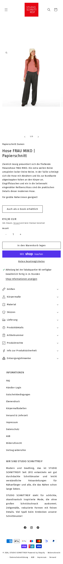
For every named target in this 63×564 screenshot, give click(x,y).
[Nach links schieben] (24, 136)
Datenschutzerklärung (19, 557)
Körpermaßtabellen (16, 408)
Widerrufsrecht (14, 443)
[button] (6, 9)
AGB (8, 436)
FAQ (8, 380)
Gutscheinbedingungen (18, 394)
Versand (16, 223)
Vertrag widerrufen (16, 450)
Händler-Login (13, 387)
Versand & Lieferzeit (17, 415)
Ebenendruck (13, 401)
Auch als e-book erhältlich (22, 209)
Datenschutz (12, 429)
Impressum (12, 422)
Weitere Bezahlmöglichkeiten (31, 261)
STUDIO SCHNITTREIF (18, 553)
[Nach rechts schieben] (38, 136)
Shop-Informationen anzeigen (21, 279)
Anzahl (5, 228)
